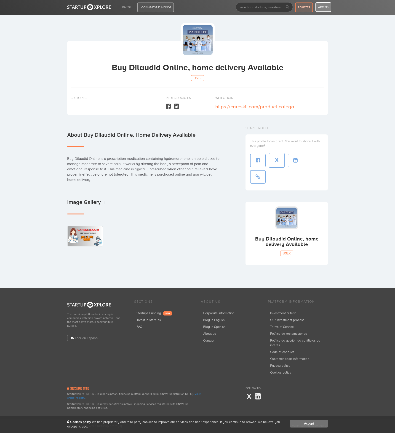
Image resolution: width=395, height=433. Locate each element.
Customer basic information (289, 359)
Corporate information (219, 313)
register (304, 7)
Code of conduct (282, 352)
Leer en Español (87, 338)
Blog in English (214, 320)
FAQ (139, 327)
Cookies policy (280, 372)
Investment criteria (283, 313)
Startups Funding (153, 313)
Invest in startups (148, 320)
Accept (309, 423)
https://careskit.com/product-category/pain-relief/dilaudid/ (256, 107)
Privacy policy (280, 365)
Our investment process (287, 320)
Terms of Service (282, 327)
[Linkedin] (176, 106)
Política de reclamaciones (288, 333)
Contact (208, 340)
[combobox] (264, 7)
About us (209, 333)
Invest (126, 7)
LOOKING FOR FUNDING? (155, 7)
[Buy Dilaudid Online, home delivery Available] (85, 236)
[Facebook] (168, 106)
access (323, 7)
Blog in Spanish (214, 327)
